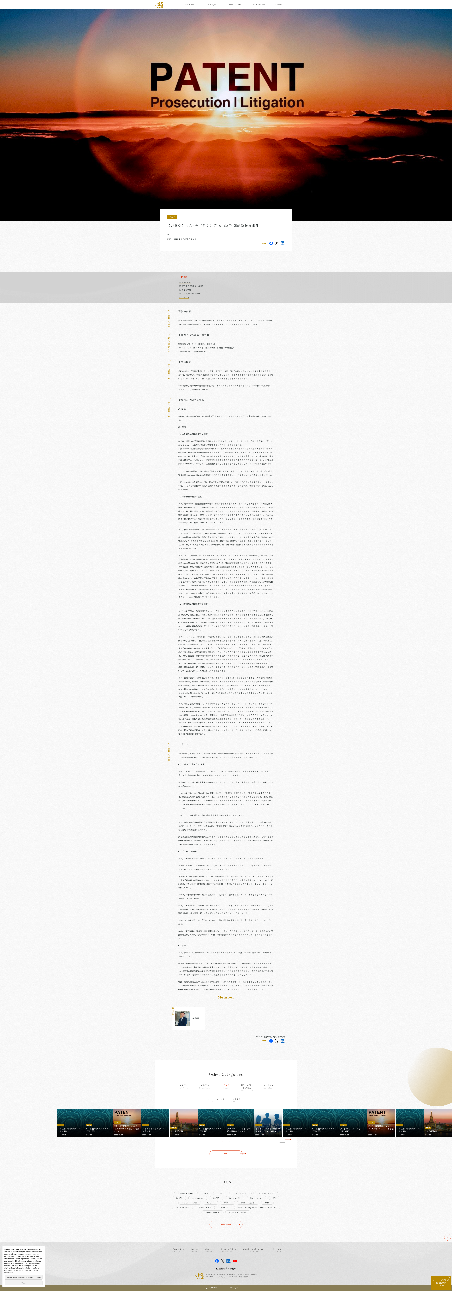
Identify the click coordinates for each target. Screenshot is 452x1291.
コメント (185, 297)
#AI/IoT (210, 1203)
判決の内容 (186, 282)
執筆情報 (236, 1100)
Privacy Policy (228, 1250)
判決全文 (210, 344)
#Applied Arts (182, 1207)
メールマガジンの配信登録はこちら (441, 1283)
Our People (235, 5)
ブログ (226, 1086)
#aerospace (197, 1198)
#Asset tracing (212, 1212)
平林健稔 (197, 1018)
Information (177, 1250)
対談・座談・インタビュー (247, 1088)
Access (194, 1250)
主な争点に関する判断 (191, 293)
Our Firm (189, 5)
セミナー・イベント (215, 1100)
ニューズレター (268, 1086)
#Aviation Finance (237, 1212)
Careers (278, 5)
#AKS (267, 1203)
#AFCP (216, 1198)
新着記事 (204, 1086)
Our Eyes (211, 5)
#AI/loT (227, 1203)
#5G (221, 1193)
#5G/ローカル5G (240, 1193)
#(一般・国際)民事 (186, 1193)
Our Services (257, 5)
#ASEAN (224, 1207)
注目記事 (183, 1086)
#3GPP (207, 1193)
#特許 (169, 239)
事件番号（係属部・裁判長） (194, 286)
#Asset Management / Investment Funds (257, 1207)
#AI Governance (189, 1203)
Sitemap (277, 1250)
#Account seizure (265, 1193)
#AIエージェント (248, 1203)
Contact (209, 1250)
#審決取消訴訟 (190, 239)
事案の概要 (186, 290)
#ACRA (179, 1198)
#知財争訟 (178, 239)
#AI (274, 1198)
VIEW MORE (226, 1224)
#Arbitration (205, 1207)
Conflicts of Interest (254, 1250)
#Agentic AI (234, 1198)
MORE (226, 1154)
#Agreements (256, 1198)
